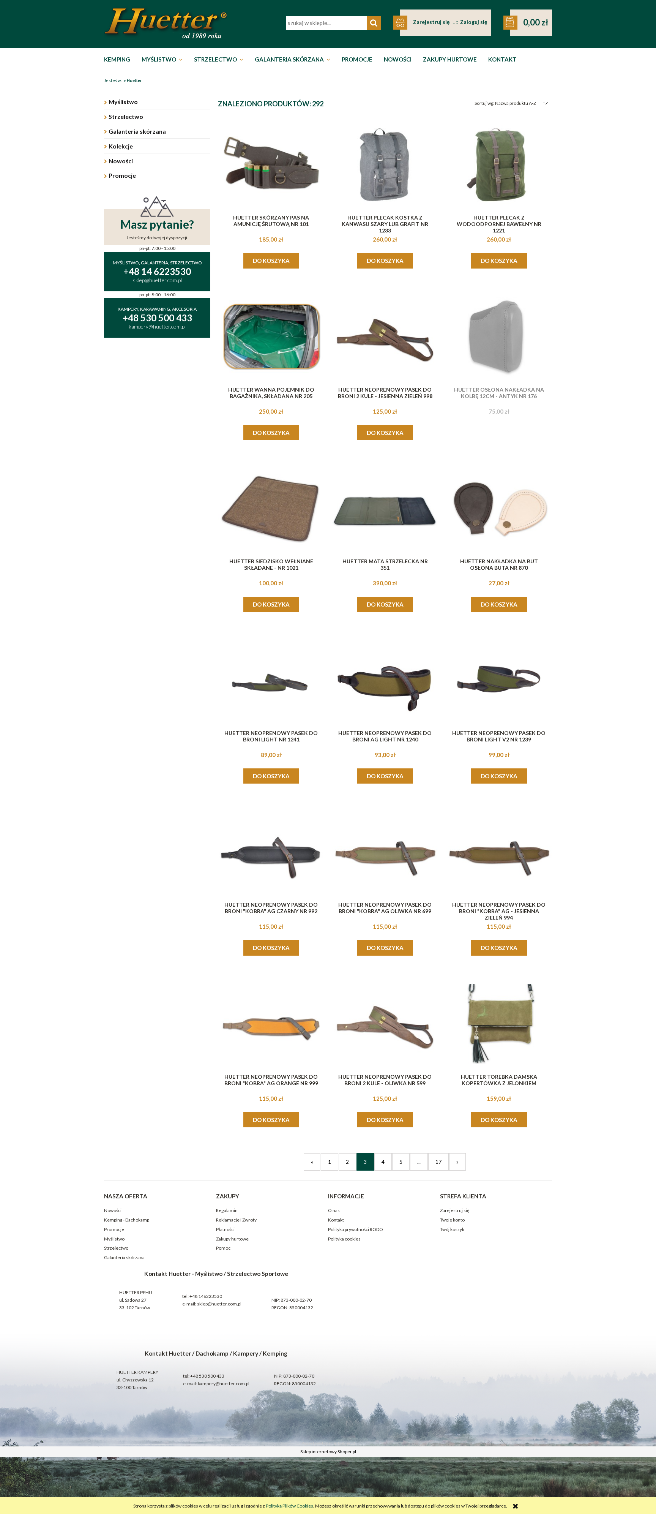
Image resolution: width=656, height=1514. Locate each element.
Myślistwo (123, 101)
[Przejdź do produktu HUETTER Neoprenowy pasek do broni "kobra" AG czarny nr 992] (271, 852)
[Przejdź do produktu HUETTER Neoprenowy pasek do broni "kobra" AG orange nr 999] (271, 1024)
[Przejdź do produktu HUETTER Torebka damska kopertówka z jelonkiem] (499, 1024)
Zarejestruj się (454, 1210)
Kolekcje (121, 146)
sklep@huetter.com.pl (219, 1304)
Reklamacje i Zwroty (236, 1220)
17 (438, 1161)
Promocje (122, 175)
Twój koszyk (452, 1229)
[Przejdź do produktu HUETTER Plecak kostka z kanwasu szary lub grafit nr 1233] (385, 165)
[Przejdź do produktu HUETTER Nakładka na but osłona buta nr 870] (499, 508)
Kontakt (336, 1220)
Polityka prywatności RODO (355, 1229)
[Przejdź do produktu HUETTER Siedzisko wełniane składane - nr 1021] (271, 508)
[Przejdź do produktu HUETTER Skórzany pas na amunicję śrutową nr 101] (271, 165)
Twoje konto (452, 1220)
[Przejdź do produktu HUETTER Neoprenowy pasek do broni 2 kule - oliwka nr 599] (385, 1024)
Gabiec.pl (346, 1443)
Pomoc (223, 1248)
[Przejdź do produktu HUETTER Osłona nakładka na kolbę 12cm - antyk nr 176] (499, 337)
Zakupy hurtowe (232, 1239)
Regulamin (227, 1210)
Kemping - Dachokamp (126, 1220)
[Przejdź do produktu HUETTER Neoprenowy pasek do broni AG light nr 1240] (385, 680)
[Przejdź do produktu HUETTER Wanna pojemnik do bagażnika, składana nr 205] (271, 337)
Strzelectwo (126, 116)
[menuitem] (119, 59)
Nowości (121, 160)
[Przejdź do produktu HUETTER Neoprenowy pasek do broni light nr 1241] (271, 680)
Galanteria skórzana (137, 131)
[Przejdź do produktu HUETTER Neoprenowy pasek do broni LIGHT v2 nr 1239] (499, 680)
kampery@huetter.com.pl (223, 1383)
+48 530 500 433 (207, 1376)
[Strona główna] (165, 22)
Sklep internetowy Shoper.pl (328, 1451)
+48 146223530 (205, 1296)
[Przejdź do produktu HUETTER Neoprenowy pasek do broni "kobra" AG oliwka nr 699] (385, 852)
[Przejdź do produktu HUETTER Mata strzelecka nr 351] (385, 508)
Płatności (225, 1229)
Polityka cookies (344, 1239)
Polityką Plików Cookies (289, 1506)
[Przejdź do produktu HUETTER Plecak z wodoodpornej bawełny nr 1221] (499, 165)
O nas (334, 1210)
